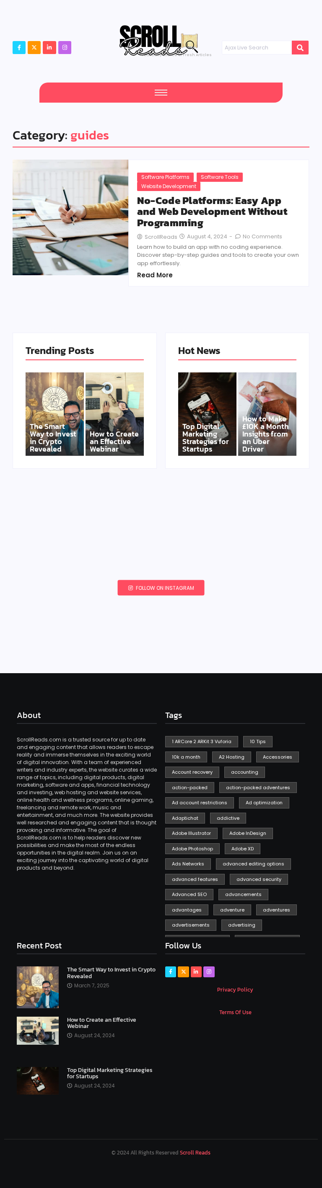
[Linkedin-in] (196, 971)
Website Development (168, 186)
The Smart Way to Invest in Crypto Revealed (53, 438)
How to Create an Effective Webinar (114, 441)
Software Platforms (165, 177)
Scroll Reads (195, 1153)
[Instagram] (64, 47)
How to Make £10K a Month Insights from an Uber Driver (265, 434)
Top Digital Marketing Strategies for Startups (205, 438)
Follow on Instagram (164, 587)
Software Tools (220, 177)
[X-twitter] (34, 47)
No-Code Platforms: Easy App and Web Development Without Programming (212, 211)
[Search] (300, 48)
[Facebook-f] (19, 47)
